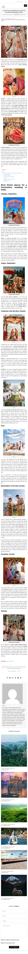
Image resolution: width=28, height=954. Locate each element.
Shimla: (5, 181)
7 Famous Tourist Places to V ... (8, 768)
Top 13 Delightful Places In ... (7, 898)
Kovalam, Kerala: (7, 180)
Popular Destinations (7, 14)
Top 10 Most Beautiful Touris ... (8, 846)
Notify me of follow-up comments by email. (10, 939)
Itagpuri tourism (9, 661)
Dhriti (24, 14)
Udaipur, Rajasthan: (7, 174)
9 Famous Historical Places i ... (8, 799)
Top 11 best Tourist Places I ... (7, 871)
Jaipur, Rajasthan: (7, 175)
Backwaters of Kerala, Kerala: (9, 179)
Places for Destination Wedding (14, 668)
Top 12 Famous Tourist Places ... (8, 824)
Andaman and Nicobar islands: (9, 176)
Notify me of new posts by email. (8, 942)
